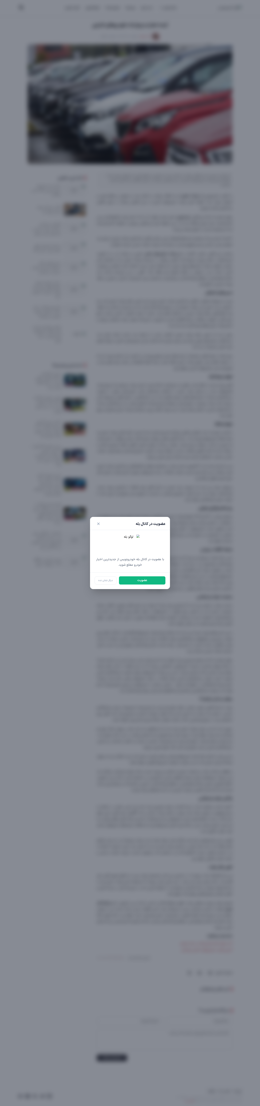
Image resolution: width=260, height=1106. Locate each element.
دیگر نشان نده (105, 580)
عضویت (142, 580)
